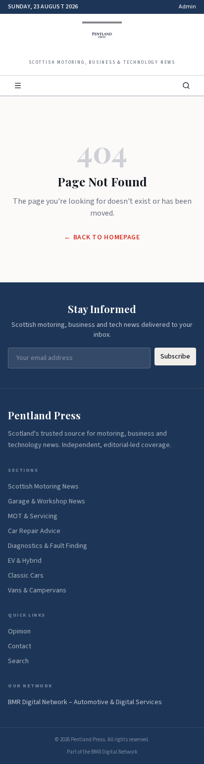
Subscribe (175, 356)
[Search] (186, 85)
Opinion (19, 631)
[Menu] (18, 85)
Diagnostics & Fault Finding (47, 546)
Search (18, 661)
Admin (187, 7)
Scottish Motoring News (43, 487)
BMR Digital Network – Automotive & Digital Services (85, 702)
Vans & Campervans (37, 590)
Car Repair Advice (34, 531)
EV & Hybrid (25, 561)
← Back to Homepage (102, 237)
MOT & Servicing (32, 516)
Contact (19, 646)
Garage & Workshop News (46, 501)
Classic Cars (26, 576)
